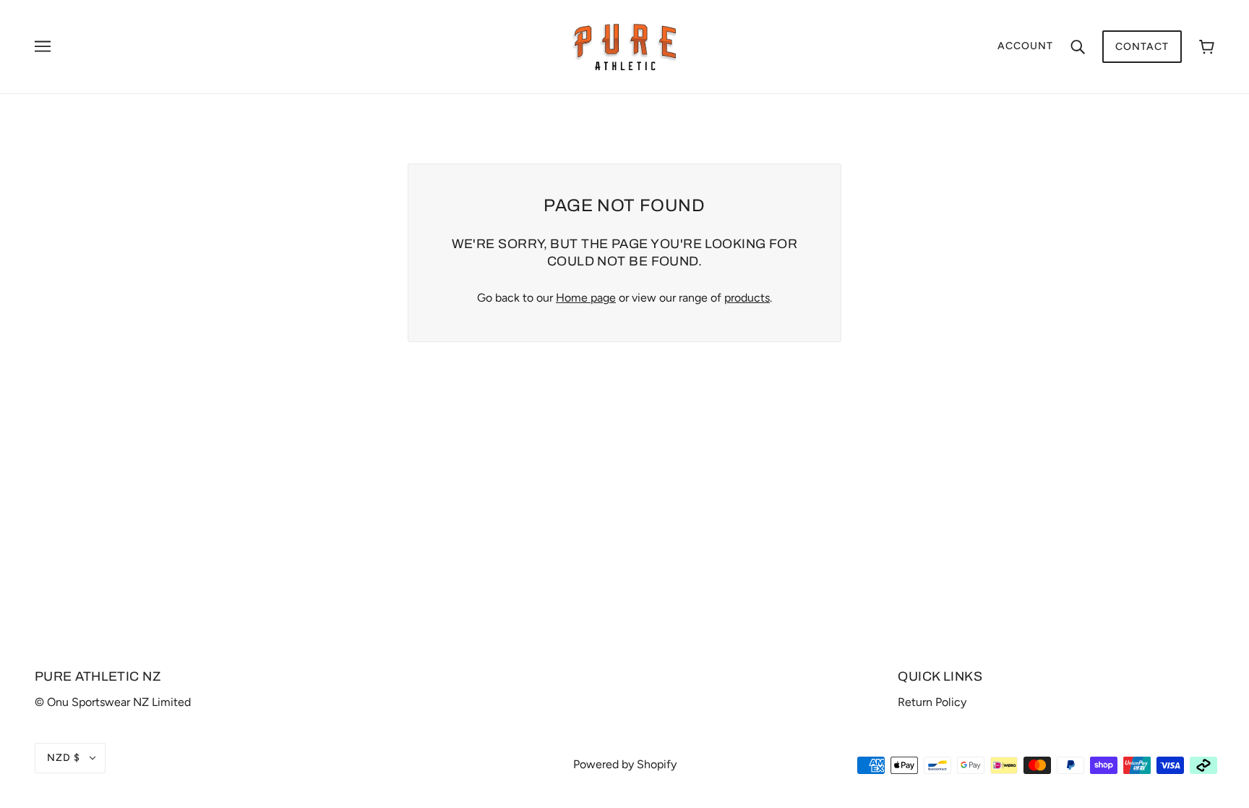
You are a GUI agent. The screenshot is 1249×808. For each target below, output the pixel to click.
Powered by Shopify (625, 764)
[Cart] (1207, 47)
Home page (586, 298)
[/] (625, 46)
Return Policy (932, 702)
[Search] (1078, 46)
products (747, 298)
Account (1025, 46)
